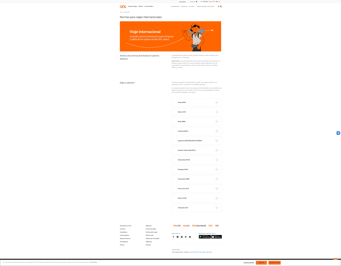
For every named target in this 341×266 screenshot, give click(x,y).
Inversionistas (124, 235)
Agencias (148, 225)
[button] (218, 6)
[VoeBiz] (187, 226)
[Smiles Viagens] (217, 226)
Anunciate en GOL (125, 225)
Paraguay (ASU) (183, 169)
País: (202, 1)
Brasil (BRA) (182, 121)
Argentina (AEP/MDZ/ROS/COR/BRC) (190, 140)
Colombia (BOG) (183, 131)
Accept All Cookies (274, 262)
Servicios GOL (148, 6)
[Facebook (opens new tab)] (173, 238)
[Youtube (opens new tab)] (190, 238)
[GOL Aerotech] (199, 226)
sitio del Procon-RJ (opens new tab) (200, 252)
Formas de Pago (151, 229)
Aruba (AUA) (182, 102)
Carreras (122, 229)
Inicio (121, 12)
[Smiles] (211, 226)
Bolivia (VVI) (182, 112)
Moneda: (211, 1)
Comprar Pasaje (132, 6)
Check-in (140, 6)
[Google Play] (205, 236)
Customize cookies (249, 262)
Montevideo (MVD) (184, 160)
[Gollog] (177, 226)
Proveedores (124, 241)
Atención (183, 6)
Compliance (123, 232)
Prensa (122, 245)
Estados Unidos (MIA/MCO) (187, 150)
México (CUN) (182, 198)
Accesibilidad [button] (182, 1)
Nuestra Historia (125, 238)
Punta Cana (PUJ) (183, 188)
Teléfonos (149, 241)
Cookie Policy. (93, 262)
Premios (148, 245)
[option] (210, 1)
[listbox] (210, 1)
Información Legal (151, 232)
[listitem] (132, 6)
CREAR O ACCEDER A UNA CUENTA (205, 6)
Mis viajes (191, 6)
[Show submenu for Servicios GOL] (153, 6)
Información (174, 6)
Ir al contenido (125, 2)
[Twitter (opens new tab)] (186, 238)
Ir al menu (124, 2)
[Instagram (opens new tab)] (177, 238)
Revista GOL (150, 235)
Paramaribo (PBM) (184, 179)
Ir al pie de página (126, 2)
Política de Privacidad (152, 238)
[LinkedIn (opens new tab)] (181, 238)
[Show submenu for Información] (179, 6)
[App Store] (216, 236)
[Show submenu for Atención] (186, 6)
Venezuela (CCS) (183, 207)
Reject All (261, 262)
